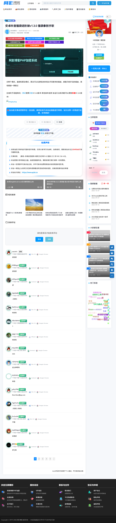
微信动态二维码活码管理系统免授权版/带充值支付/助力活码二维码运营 (100, 203)
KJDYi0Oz (15, 375)
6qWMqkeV (16, 430)
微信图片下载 (100, 311)
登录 (42, 133)
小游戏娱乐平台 (15, 42)
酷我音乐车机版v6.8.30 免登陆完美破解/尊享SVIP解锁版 (99, 235)
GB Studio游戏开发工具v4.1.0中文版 (99, 196)
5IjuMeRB (15, 293)
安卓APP (97, 317)
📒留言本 (92, 9)
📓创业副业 (80, 9)
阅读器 (106, 316)
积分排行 (104, 128)
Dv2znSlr (15, 416)
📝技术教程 (68, 9)
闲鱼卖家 (97, 320)
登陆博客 (99, 55)
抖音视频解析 (34, 45)
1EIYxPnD (15, 362)
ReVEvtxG (15, 307)
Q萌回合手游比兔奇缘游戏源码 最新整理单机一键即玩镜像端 (101, 189)
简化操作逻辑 (103, 293)
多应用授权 (94, 306)
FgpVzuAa (15, 403)
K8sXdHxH (16, 321)
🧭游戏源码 (32, 9)
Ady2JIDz (15, 348)
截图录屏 (102, 296)
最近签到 (94, 128)
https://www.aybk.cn (30, 172)
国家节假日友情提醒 (34, 42)
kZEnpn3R (15, 279)
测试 (24, 93)
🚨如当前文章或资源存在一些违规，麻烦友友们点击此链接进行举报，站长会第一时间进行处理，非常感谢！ (44, 111)
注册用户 (99, 58)
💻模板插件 (44, 9)
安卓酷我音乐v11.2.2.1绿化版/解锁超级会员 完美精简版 (99, 259)
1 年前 (14, 254)
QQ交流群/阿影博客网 (15, 38)
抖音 (31, 93)
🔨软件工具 (56, 9)
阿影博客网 (13, 31)
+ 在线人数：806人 (99, 68)
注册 (49, 239)
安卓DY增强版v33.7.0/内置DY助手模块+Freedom (99, 247)
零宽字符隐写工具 (54, 42)
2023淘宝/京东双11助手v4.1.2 (100, 217)
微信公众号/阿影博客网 (34, 38)
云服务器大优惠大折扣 (15, 45)
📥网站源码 (19, 9)
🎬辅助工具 (10, 20)
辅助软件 (104, 305)
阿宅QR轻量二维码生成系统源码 (101, 210)
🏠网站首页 (7, 9)
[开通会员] (112, 253)
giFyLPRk (15, 389)
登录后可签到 (100, 123)
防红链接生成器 (54, 38)
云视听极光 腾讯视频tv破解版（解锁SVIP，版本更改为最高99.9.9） (98, 270)
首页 (69, 32)
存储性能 (89, 316)
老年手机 (92, 295)
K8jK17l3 (15, 334)
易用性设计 (88, 312)
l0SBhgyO (15, 265)
